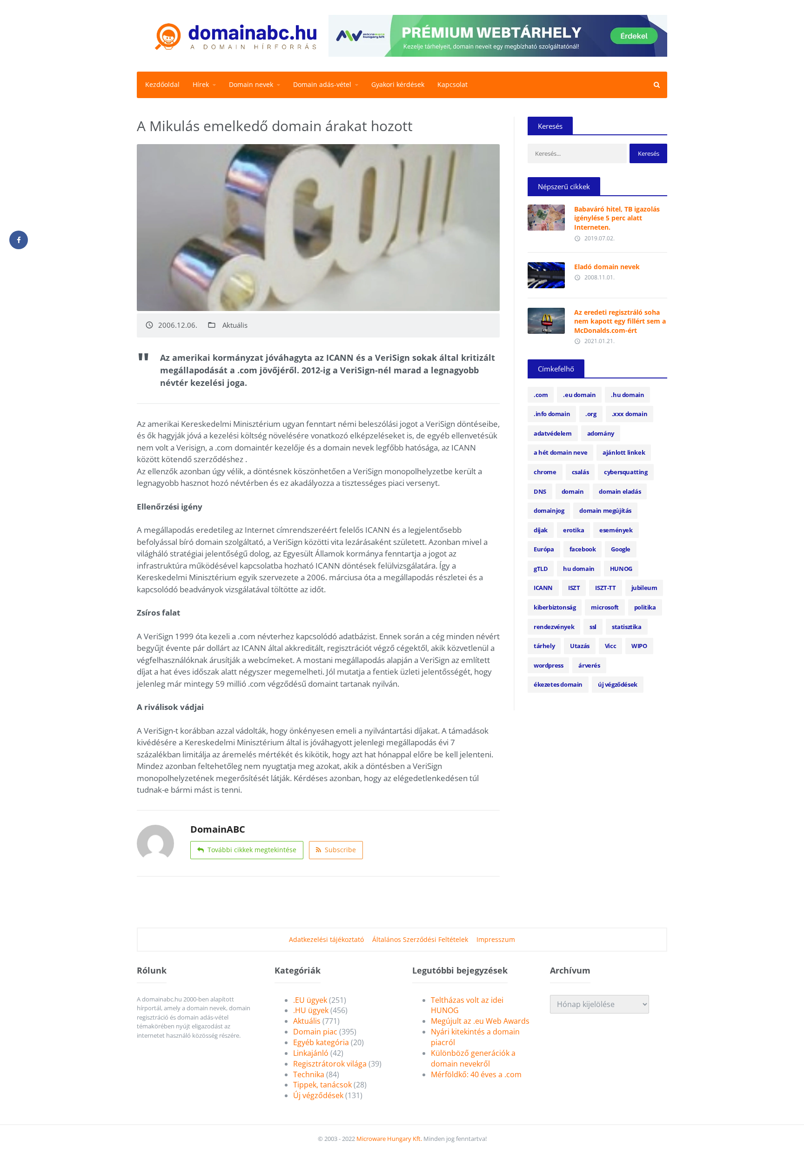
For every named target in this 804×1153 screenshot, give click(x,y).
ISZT (574, 587)
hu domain (578, 568)
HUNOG (621, 568)
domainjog (549, 510)
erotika (573, 530)
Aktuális (235, 325)
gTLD (541, 568)
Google (620, 549)
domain (573, 491)
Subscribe (340, 849)
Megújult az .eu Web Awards (480, 1021)
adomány (600, 433)
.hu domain (627, 395)
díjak (541, 530)
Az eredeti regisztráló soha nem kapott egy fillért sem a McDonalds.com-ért (620, 321)
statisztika (627, 627)
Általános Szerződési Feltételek (420, 939)
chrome (545, 472)
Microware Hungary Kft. (389, 1138)
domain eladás (620, 491)
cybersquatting (625, 472)
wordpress (548, 665)
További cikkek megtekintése (252, 849)
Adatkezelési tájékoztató (326, 939)
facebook (583, 549)
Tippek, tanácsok (322, 1085)
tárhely (544, 646)
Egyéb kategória (321, 1042)
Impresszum (495, 939)
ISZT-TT (605, 587)
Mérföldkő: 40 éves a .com (476, 1074)
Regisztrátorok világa (330, 1064)
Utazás (580, 646)
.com (541, 395)
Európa (544, 549)
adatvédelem (553, 433)
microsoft (604, 607)
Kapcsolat (452, 84)
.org (590, 414)
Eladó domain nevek (607, 266)
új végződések (617, 684)
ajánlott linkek (624, 452)
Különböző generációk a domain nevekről (473, 1058)
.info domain (552, 414)
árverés (589, 665)
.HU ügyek (310, 1010)
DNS (540, 491)
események (615, 530)
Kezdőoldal (162, 84)
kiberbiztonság (555, 607)
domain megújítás (605, 510)
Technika (308, 1074)
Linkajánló (310, 1053)
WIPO (639, 646)
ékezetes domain (558, 684)
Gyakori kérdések (397, 84)
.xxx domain (630, 414)
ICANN (543, 587)
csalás (580, 472)
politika (645, 607)
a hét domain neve (560, 452)
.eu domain (579, 395)
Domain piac (315, 1032)
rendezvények (554, 627)
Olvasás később (546, 215)
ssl (593, 627)
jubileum (644, 587)
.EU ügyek (310, 1000)
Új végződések (318, 1095)
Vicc (610, 646)
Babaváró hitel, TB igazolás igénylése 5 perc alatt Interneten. (617, 218)
